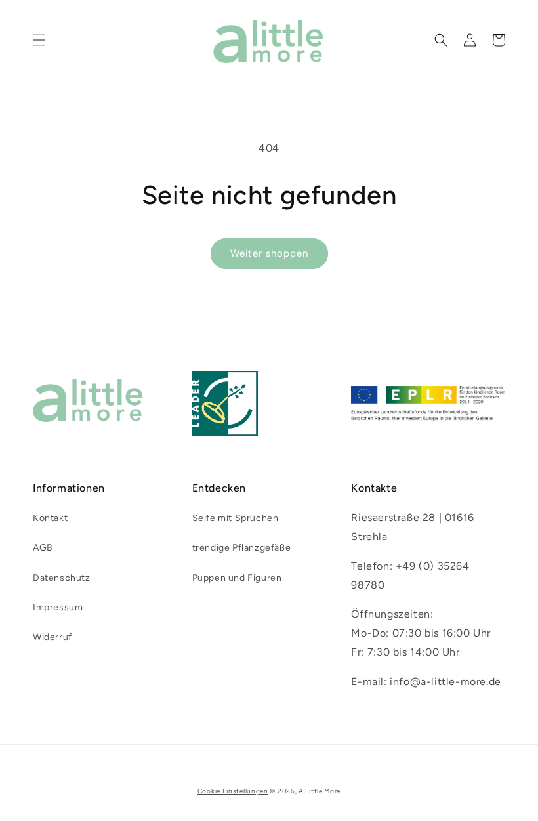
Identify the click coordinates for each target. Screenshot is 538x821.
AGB (43, 547)
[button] (39, 40)
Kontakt (50, 518)
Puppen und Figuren (237, 577)
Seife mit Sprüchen (235, 518)
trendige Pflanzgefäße (241, 547)
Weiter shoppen (269, 253)
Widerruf (52, 636)
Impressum (58, 607)
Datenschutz (62, 577)
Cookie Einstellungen (232, 791)
